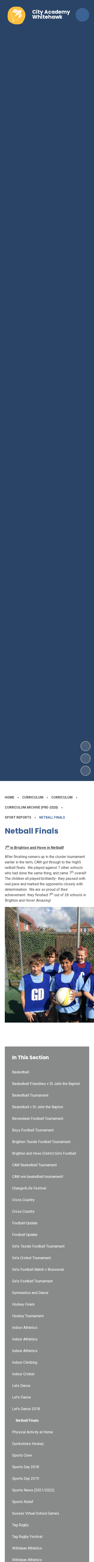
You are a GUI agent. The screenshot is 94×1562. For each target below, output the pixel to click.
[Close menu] (82, 15)
